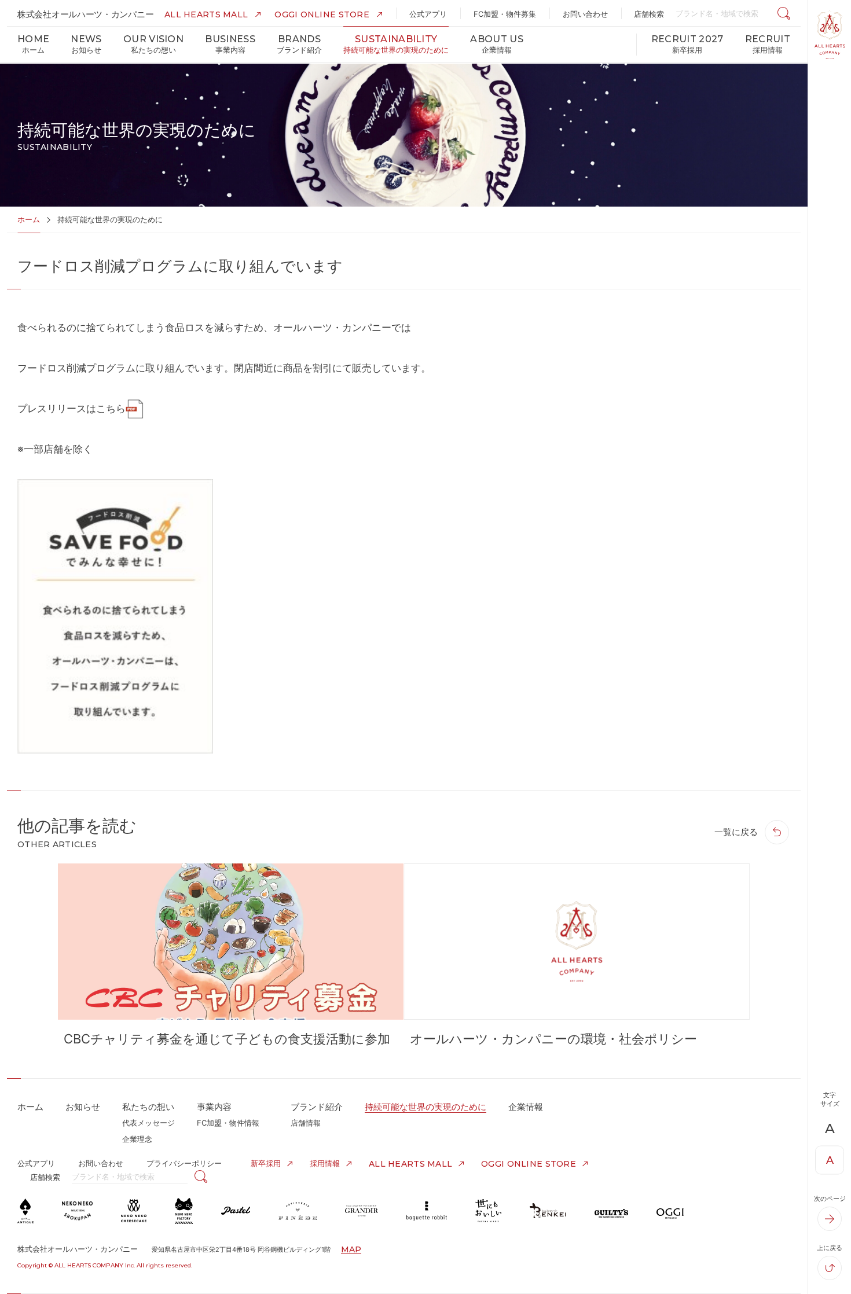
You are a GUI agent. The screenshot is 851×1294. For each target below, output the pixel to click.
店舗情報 (306, 1122)
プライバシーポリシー (184, 1163)
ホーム (28, 219)
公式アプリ (36, 1163)
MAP (351, 1249)
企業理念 (137, 1139)
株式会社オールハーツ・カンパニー (85, 14)
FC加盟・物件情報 (228, 1122)
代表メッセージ (148, 1122)
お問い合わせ (100, 1163)
